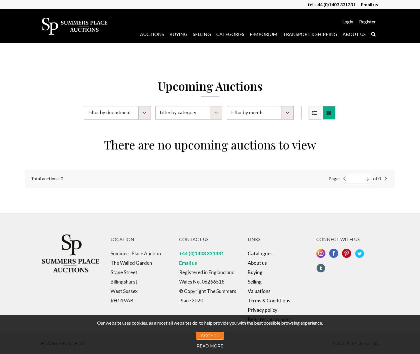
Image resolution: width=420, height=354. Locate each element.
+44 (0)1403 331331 (201, 253)
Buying (178, 34)
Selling (202, 34)
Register (367, 21)
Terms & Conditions (269, 301)
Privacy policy (262, 310)
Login (347, 21)
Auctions (152, 34)
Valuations (259, 291)
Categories (230, 34)
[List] (315, 113)
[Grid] (329, 113)
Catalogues (260, 253)
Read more (210, 346)
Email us (369, 4)
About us (354, 34)
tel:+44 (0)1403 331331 (331, 4)
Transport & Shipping (310, 34)
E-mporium (263, 34)
